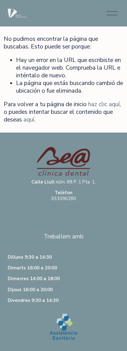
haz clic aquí (104, 104)
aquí (28, 120)
